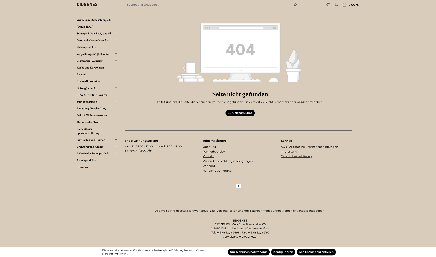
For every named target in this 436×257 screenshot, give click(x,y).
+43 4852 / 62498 (227, 232)
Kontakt (208, 156)
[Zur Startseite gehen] (87, 4)
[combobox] (207, 5)
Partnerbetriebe (214, 151)
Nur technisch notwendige (249, 252)
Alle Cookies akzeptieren (316, 252)
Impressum (289, 151)
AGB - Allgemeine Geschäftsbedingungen (309, 146)
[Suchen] (295, 5)
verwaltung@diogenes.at (240, 236)
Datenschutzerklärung (296, 156)
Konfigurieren (283, 252)
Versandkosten (227, 210)
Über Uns (209, 146)
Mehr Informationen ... (115, 253)
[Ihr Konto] (336, 4)
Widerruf (209, 166)
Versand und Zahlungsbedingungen (228, 161)
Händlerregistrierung (217, 170)
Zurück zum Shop (240, 113)
